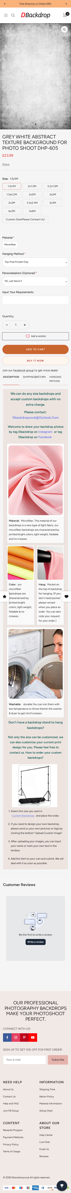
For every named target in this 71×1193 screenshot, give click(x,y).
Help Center (46, 1135)
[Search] (13, 15)
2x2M (32, 194)
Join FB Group (11, 1110)
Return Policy (46, 1096)
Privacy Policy (11, 1144)
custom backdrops (23, 815)
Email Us (44, 1149)
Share (5, 164)
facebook (45, 437)
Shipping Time (47, 1089)
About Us (8, 1089)
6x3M (12, 211)
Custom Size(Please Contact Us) (25, 219)
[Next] (65, 124)
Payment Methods (13, 1137)
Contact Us (9, 1096)
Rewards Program (13, 1130)
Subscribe (58, 1059)
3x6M (32, 211)
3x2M (52, 194)
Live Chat (44, 1142)
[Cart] (65, 15)
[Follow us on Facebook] (7, 1037)
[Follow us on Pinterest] (24, 1037)
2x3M (12, 202)
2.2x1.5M (53, 186)
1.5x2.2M (12, 194)
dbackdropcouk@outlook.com (35, 417)
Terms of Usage (11, 1151)
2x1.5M (32, 186)
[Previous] (5, 124)
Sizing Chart (46, 1110)
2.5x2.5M (32, 202)
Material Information (50, 1103)
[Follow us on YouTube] (33, 1037)
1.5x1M (12, 186)
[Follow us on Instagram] (16, 1037)
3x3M (52, 202)
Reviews (43, 1156)
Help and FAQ (11, 1103)
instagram (45, 432)
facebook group (23, 370)
